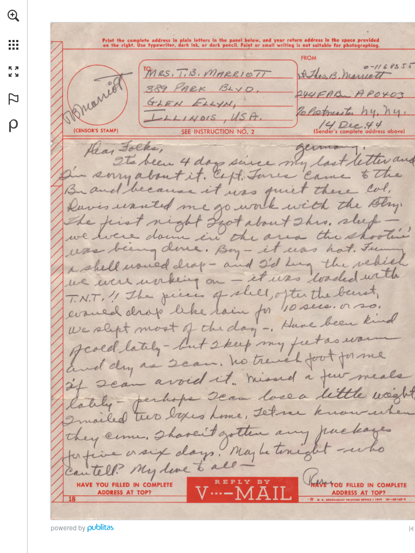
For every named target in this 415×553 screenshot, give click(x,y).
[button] (13, 15)
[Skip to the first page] (411, 528)
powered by (68, 527)
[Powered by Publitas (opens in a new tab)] (13, 125)
